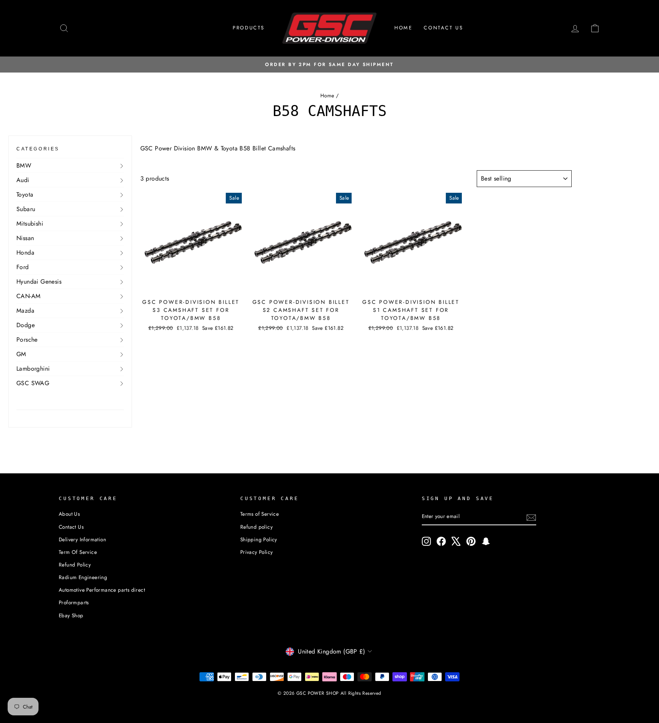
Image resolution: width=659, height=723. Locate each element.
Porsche (27, 339)
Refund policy (256, 527)
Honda (25, 252)
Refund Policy (75, 564)
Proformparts (74, 602)
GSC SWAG (32, 383)
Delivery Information (82, 539)
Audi (22, 180)
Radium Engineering (83, 577)
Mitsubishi (29, 223)
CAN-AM (28, 296)
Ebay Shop (71, 615)
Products (249, 27)
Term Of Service (78, 552)
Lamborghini (33, 368)
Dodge (25, 325)
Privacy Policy (256, 552)
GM (21, 354)
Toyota (24, 194)
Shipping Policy (258, 539)
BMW (23, 165)
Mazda (25, 310)
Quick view (191, 285)
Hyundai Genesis (38, 281)
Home (403, 27)
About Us (69, 514)
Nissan (25, 238)
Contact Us (71, 527)
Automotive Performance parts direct (102, 590)
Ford (22, 267)
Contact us (443, 27)
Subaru (25, 209)
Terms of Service (259, 514)
